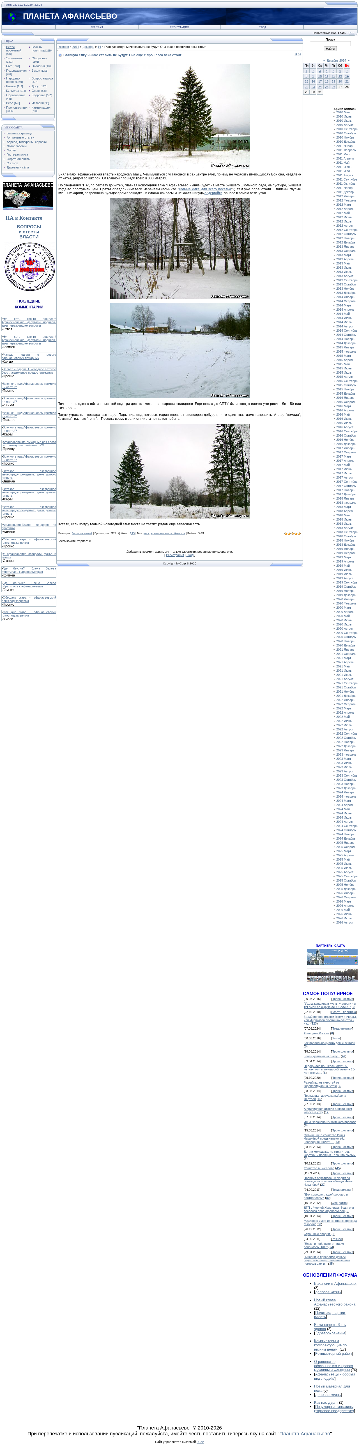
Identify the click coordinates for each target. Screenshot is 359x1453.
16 (313, 81)
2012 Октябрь (346, 234)
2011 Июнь (343, 166)
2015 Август (344, 376)
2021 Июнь (344, 670)
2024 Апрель (345, 805)
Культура (12, 90)
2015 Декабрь (346, 393)
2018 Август (344, 527)
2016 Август (344, 427)
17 (320, 81)
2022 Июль (344, 725)
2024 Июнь (344, 813)
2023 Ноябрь (345, 784)
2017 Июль (344, 473)
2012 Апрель (345, 208)
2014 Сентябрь (347, 330)
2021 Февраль (346, 653)
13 (340, 76)
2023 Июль (344, 767)
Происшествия (16, 107)
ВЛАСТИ (29, 237)
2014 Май (343, 313)
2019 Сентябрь (347, 582)
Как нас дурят (326, 1402)
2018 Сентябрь (347, 532)
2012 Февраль (346, 200)
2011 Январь (345, 145)
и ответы (29, 231)
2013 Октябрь (346, 284)
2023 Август (344, 771)
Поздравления (16, 70)
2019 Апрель (345, 561)
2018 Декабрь (346, 544)
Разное (11, 86)
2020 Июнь (344, 620)
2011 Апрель (345, 158)
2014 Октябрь (346, 334)
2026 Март (343, 901)
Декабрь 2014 (336, 60)
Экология (38, 66)
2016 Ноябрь (345, 439)
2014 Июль (344, 322)
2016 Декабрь (346, 444)
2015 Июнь (344, 368)
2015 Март (343, 355)
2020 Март (343, 607)
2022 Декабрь (346, 746)
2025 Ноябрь (345, 884)
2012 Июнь (344, 217)
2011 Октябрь (346, 183)
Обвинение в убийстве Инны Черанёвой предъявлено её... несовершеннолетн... (325, 1138)
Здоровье (38, 95)
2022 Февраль (346, 704)
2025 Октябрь (346, 880)
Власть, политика (38, 48)
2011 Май (342, 162)
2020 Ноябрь (345, 641)
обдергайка (213, 193)
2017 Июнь (344, 469)
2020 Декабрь (346, 645)
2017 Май (343, 465)
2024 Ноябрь (345, 834)
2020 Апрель (345, 611)
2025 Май (343, 859)
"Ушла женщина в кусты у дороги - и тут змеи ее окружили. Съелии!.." (330, 1005)
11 (326, 76)
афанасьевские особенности (168, 533)
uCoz (200, 1441)
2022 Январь (345, 700)
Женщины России (316, 1033)
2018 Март (343, 506)
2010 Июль (344, 120)
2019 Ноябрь (345, 590)
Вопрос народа (42, 78)
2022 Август (344, 729)
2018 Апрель (345, 511)
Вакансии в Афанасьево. (335, 1283)
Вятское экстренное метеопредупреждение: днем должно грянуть (29, 474)
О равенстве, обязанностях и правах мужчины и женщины (333, 1366)
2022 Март (343, 708)
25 (326, 86)
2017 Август (344, 477)
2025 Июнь (344, 863)
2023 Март (343, 758)
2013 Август (344, 276)
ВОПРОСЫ (29, 226)
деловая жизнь (328, 1292)
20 (340, 81)
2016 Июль (344, 423)
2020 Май (343, 616)
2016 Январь (345, 397)
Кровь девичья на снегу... (322, 1056)
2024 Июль (344, 817)
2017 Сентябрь (347, 481)
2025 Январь (345, 842)
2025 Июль (344, 868)
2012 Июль (344, 221)
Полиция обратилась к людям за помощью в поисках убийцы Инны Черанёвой (328, 1181)
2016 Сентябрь (347, 431)
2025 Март (343, 851)
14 (99, 46)
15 (306, 81)
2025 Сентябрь (347, 876)
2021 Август (344, 679)
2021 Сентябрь (347, 683)
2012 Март (343, 204)
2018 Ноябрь (345, 540)
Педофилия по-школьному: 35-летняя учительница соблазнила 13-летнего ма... (329, 1069)
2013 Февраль (346, 250)
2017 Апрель (345, 460)
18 (326, 81)
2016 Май (343, 414)
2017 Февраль (346, 452)
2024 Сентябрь (347, 826)
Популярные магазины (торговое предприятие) (334, 1409)
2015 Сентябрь (347, 381)
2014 (75, 46)
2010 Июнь (344, 116)
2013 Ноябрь (345, 288)
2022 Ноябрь (345, 742)
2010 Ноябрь (345, 137)
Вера (9, 103)
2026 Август (344, 922)
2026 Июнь (344, 914)
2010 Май (343, 112)
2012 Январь (345, 196)
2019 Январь (345, 548)
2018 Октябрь (346, 536)
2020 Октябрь (346, 637)
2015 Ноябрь (345, 389)
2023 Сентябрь (347, 775)
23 (313, 86)
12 (333, 76)
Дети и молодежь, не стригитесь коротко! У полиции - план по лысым (330, 1153)
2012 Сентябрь (347, 229)
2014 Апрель (345, 309)
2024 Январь (345, 792)
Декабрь (88, 46)
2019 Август (344, 578)
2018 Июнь (344, 519)
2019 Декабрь (346, 595)
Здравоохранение (330, 1333)
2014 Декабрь (346, 343)
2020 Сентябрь (347, 632)
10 (320, 76)
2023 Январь (345, 750)
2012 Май (343, 213)
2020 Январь (345, 599)
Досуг (36, 86)
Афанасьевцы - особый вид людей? (334, 1376)
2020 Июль (344, 624)
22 (306, 86)
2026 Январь (345, 893)
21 (347, 81)
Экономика (14, 58)
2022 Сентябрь (347, 733)
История (38, 103)
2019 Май (343, 565)
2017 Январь (345, 448)
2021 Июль (344, 674)
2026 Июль (344, 918)
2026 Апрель (345, 905)
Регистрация (179, 27)
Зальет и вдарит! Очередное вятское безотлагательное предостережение (29, 370)
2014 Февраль (346, 301)
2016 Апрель (345, 410)
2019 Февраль (346, 553)
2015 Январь (345, 347)
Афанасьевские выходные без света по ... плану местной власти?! (29, 443)
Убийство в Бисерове (319, 1168)
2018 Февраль (346, 502)
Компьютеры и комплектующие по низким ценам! (330, 1345)
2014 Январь (345, 297)
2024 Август (344, 821)
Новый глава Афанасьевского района (334, 1302)
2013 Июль (344, 271)
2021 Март (343, 658)
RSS (352, 32)
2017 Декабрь (346, 494)
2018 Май (343, 515)
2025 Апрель (345, 855)
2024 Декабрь (346, 838)
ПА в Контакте (24, 218)
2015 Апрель (345, 360)
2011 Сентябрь (346, 179)
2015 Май (343, 364)
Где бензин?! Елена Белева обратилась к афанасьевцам (29, 570)
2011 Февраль (346, 150)
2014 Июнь (344, 318)
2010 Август (344, 124)
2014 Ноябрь (345, 339)
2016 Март (343, 406)
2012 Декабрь (346, 242)
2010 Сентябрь (347, 129)
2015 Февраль (346, 351)
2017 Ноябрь (345, 490)
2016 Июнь (344, 418)
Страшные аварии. (317, 1234)
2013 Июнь (344, 267)
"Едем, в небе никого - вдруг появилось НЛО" (324, 1245)
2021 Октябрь (346, 687)
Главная (97, 27)
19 (333, 81)
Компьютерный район (333, 1353)
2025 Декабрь (346, 888)
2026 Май (343, 909)
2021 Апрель (345, 662)
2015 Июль (344, 372)
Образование (15, 95)
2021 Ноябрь (345, 691)
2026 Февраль (346, 897)
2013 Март (343, 255)
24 (320, 86)
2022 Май (343, 716)
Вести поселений (13, 48)
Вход (262, 27)
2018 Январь (345, 498)
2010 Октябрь (346, 133)
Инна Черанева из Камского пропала (330, 1122)
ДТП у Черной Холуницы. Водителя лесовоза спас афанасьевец (329, 1209)
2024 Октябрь (346, 830)
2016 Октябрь (346, 435)
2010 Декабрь (346, 141)
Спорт (36, 90)
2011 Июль (343, 171)
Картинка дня (41, 107)
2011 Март (343, 154)
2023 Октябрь (346, 779)
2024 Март (343, 800)
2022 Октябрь (346, 737)
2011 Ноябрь (345, 187)
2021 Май (343, 666)
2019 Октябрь (346, 586)
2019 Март (343, 557)
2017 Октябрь (346, 486)
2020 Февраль (346, 603)
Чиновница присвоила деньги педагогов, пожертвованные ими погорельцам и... (327, 1260)
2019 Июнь (344, 569)
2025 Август (344, 872)
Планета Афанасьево (304, 1433)
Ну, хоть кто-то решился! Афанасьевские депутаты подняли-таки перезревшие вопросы (29, 322)
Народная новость (13, 80)
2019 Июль (344, 574)
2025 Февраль (346, 847)
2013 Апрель (345, 259)
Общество (39, 58)
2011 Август (344, 175)
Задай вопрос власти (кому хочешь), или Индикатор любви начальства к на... (330, 1020)
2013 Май (343, 263)
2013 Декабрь (346, 292)
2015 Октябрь (346, 385)
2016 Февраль (346, 402)
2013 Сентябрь (347, 280)
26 (333, 86)
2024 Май (343, 809)
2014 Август (344, 326)
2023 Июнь (344, 763)
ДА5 (132, 533)
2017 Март (343, 456)
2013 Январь (345, 246)
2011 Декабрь (345, 192)
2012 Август (344, 225)
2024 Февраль (346, 796)
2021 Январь (345, 649)
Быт (9, 66)
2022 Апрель (345, 712)
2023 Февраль (346, 754)
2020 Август (344, 628)
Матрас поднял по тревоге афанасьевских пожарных (29, 356)
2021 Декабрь (346, 695)
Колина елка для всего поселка (205, 189)
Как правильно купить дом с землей (329, 1043)
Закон (36, 70)
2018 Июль (344, 523)
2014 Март (343, 305)
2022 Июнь (344, 721)
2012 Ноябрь (345, 238)
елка (146, 533)
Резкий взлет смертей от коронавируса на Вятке (321, 1084)
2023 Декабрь (346, 788)
